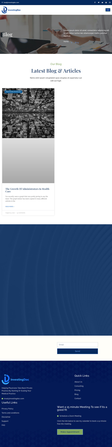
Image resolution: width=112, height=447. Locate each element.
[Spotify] (106, 2)
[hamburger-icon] (107, 10)
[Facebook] (95, 2)
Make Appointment (70, 432)
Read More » (9, 206)
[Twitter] (98, 2)
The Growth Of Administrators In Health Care (27, 190)
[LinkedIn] (102, 2)
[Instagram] (109, 2)
